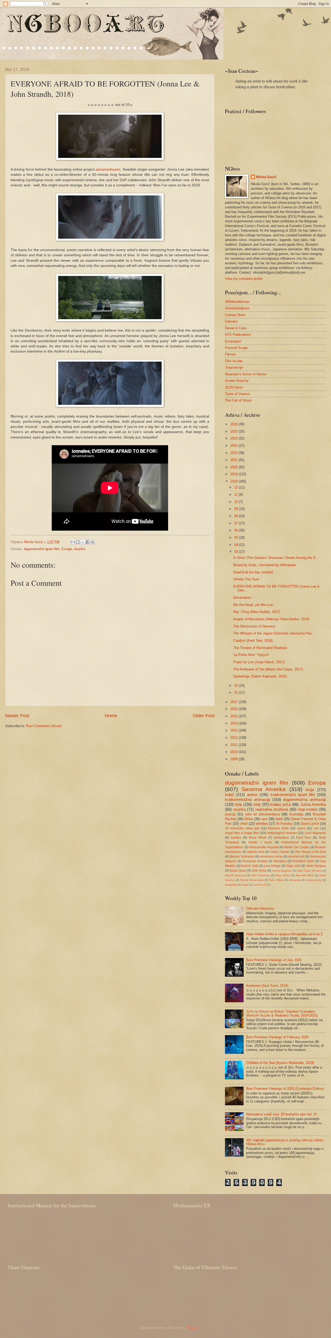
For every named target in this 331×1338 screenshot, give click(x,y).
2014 (234, 723)
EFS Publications (238, 335)
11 (236, 494)
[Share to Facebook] (87, 542)
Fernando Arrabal (255, 861)
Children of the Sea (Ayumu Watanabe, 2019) (280, 1063)
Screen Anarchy (237, 381)
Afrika (248, 819)
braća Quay (238, 870)
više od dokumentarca (262, 814)
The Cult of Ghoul (238, 400)
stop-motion (308, 809)
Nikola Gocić (266, 177)
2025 (234, 431)
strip (257, 804)
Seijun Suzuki (280, 851)
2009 (234, 759)
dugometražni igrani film (41, 549)
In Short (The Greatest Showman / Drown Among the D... (276, 558)
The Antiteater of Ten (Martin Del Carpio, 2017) (268, 669)
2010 (234, 752)
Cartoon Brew (235, 315)
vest (264, 819)
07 (236, 523)
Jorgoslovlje (234, 367)
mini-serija (295, 880)
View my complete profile (244, 279)
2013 (234, 730)
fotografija (231, 884)
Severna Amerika (264, 789)
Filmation (280, 861)
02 (236, 686)
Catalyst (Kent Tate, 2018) (253, 640)
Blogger (192, 1328)
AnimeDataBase (237, 308)
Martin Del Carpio (296, 847)
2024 (234, 438)
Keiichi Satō (249, 865)
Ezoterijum (233, 341)
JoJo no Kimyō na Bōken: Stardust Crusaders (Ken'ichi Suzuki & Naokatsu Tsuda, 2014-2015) (282, 1013)
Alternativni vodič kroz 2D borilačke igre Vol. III (281, 1114)
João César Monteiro (309, 870)
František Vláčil (303, 861)
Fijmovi (230, 354)
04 (236, 545)
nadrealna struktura (271, 809)
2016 (234, 709)
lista (238, 804)
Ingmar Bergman (282, 870)
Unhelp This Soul (246, 579)
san (316, 828)
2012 (234, 738)
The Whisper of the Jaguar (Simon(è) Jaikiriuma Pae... (274, 633)
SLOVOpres (234, 387)
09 (236, 509)
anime (252, 794)
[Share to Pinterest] (92, 542)
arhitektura (281, 837)
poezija (230, 814)
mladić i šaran (260, 842)
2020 (234, 467)
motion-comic (314, 880)
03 (236, 552)
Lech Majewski (315, 833)
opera (301, 828)
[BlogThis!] (77, 542)
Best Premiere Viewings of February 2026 (277, 1037)
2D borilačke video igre (242, 828)
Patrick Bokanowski (252, 880)
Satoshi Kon (255, 851)
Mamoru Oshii (278, 828)
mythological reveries (282, 833)
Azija (310, 789)
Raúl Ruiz (303, 837)
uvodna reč (260, 884)
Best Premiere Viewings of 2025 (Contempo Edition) (285, 1089)
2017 (234, 702)
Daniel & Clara (235, 328)
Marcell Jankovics (235, 875)
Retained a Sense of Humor (245, 374)
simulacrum (296, 856)
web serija (259, 870)
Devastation (242, 597)
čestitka (236, 837)
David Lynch (309, 823)
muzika (79, 549)
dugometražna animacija (304, 799)
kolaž (229, 794)
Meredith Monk (305, 875)
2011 (234, 745)
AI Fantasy (284, 823)
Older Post (204, 715)
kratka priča (280, 804)
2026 (234, 424)
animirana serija (271, 856)
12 (236, 487)
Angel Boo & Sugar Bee (242, 833)
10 (236, 502)
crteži (243, 823)
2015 (234, 716)
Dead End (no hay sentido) (253, 572)
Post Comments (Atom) (44, 726)
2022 (234, 453)
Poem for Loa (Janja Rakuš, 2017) (258, 662)
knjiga (245, 884)
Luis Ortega (272, 865)
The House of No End (310, 851)
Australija (296, 814)
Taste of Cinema (237, 394)
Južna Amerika (313, 804)
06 (236, 530)
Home (111, 715)
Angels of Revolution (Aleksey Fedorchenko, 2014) (271, 619)
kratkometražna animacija (247, 799)
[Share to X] (82, 542)
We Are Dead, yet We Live (253, 605)
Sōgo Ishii (293, 865)
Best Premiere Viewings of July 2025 (274, 960)
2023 (234, 446)
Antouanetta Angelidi (264, 847)
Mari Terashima (261, 875)
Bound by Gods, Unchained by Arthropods (264, 565)
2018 (234, 481)
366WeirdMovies (237, 302)
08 (236, 516)
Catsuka (231, 321)
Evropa (67, 549)
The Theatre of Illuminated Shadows (260, 648)
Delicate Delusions (260, 908)
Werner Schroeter (242, 856)
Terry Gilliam (276, 880)
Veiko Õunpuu (316, 865)
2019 (234, 474)
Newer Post (17, 715)
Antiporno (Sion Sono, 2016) (267, 986)
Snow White (257, 837)
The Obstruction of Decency (254, 626)
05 (236, 537)
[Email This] (73, 542)
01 (236, 692)
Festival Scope (236, 348)
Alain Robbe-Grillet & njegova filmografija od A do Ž (284, 934)
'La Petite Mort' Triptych (251, 655)
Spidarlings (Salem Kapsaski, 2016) (260, 676)
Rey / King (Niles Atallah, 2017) (256, 612)
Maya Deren (282, 875)
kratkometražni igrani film (292, 794)
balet (279, 819)
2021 (234, 460)
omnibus (261, 823)
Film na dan (234, 361)
